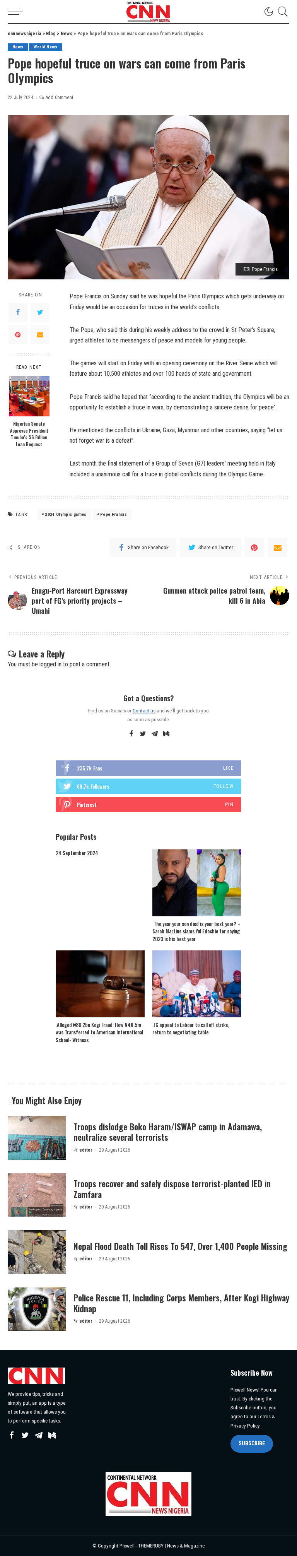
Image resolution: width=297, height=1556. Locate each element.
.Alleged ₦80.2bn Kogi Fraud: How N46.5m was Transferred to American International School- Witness (99, 1032)
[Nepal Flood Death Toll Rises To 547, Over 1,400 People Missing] (37, 1252)
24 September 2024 (77, 853)
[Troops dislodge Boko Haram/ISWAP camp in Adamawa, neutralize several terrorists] (37, 1138)
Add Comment (59, 97)
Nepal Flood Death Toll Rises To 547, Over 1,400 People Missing (180, 1246)
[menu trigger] (17, 11)
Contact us (144, 710)
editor (86, 1150)
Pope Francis (113, 514)
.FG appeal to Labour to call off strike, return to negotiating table (190, 1028)
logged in (50, 664)
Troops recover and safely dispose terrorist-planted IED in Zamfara (172, 1188)
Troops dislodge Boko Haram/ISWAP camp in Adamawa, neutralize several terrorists (167, 1131)
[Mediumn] (166, 734)
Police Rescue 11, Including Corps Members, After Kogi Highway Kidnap (181, 1303)
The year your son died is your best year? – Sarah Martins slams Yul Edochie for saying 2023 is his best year (196, 931)
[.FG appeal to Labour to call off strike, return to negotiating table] (196, 983)
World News (45, 47)
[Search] (281, 11)
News (17, 47)
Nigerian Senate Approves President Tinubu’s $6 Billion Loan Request (29, 433)
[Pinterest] (18, 334)
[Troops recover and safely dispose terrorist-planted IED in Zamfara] (37, 1195)
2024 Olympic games (65, 514)
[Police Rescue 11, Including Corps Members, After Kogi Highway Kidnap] (37, 1309)
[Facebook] (18, 312)
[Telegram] (154, 734)
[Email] (40, 334)
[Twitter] (40, 312)
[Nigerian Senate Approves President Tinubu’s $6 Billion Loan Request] (29, 396)
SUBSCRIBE (252, 1443)
